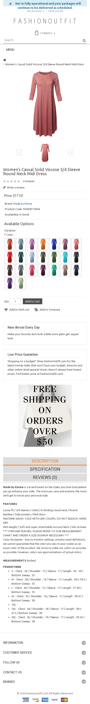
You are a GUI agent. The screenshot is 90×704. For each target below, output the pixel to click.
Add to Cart (32, 301)
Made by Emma (22, 203)
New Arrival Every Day (24, 327)
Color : (10, 234)
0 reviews (29, 181)
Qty (6, 301)
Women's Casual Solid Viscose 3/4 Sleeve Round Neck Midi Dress (44, 64)
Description (45, 461)
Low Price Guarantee (23, 355)
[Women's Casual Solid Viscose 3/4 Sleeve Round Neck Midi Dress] (45, 103)
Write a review (15, 187)
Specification (45, 469)
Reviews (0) (45, 477)
